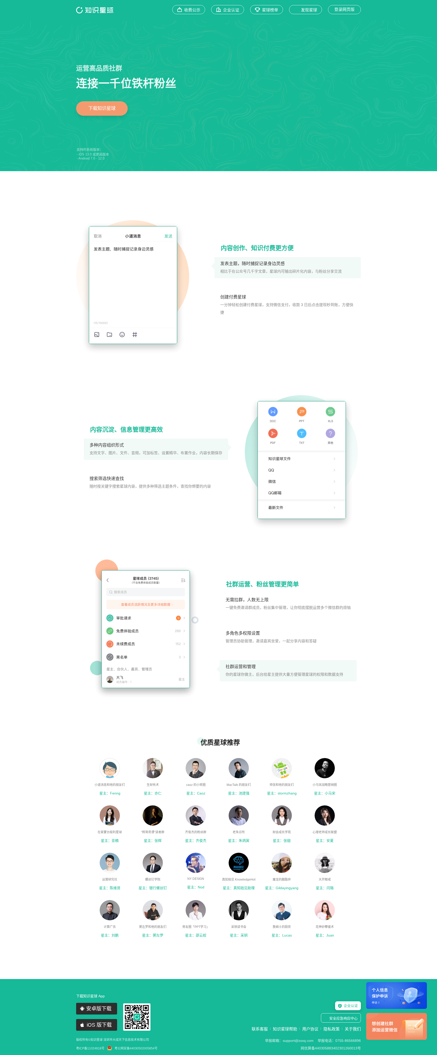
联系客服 (260, 1029)
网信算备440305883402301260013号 (331, 1048)
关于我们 (353, 1029)
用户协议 (310, 1029)
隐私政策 (331, 1029)
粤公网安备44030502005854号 (136, 1048)
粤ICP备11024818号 (90, 1048)
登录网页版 (344, 9)
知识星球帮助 (285, 1029)
